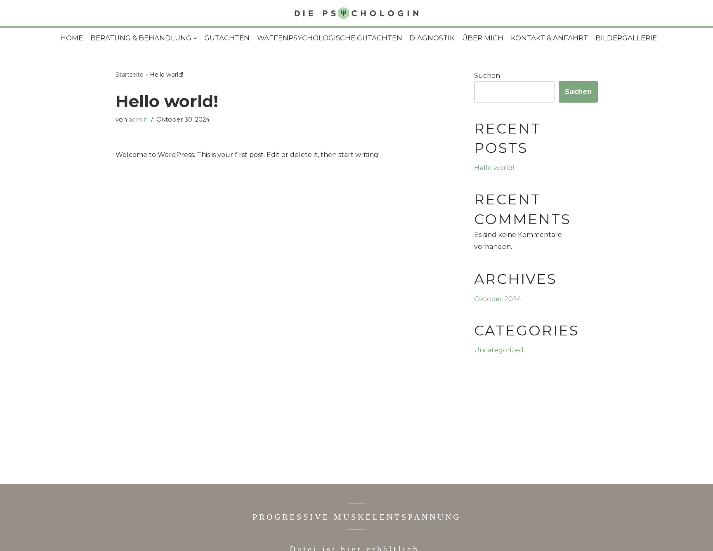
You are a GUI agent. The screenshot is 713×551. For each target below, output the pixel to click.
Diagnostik (432, 38)
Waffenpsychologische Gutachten (329, 38)
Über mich (482, 38)
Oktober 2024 (497, 299)
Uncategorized (499, 350)
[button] (195, 38)
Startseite (130, 74)
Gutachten (227, 38)
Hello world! (494, 168)
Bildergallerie (626, 38)
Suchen (487, 76)
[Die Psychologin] (356, 13)
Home (71, 38)
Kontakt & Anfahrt (549, 38)
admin (138, 119)
